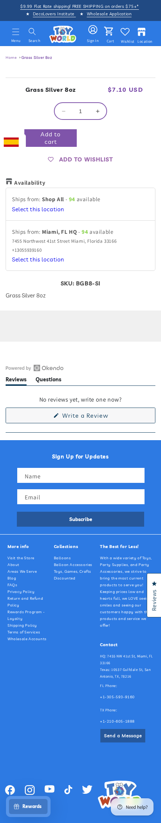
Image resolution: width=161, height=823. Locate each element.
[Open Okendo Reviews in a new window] (35, 368)
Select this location (38, 209)
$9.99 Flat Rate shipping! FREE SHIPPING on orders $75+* (79, 6)
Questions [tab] (48, 380)
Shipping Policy (22, 625)
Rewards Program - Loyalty (26, 615)
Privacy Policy (20, 591)
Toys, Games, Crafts (72, 571)
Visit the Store (20, 558)
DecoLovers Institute (54, 13)
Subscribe (80, 519)
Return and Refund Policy (25, 602)
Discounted (65, 578)
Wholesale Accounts (27, 638)
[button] (15, 32)
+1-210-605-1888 (117, 721)
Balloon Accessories (73, 564)
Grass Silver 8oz (36, 57)
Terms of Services (23, 632)
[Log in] (93, 30)
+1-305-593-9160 (117, 697)
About (13, 564)
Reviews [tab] (16, 380)
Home (11, 57)
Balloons (62, 558)
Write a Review (97, 417)
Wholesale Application (109, 13)
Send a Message (123, 735)
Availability (29, 182)
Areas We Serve (22, 571)
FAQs (12, 585)
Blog (11, 578)
